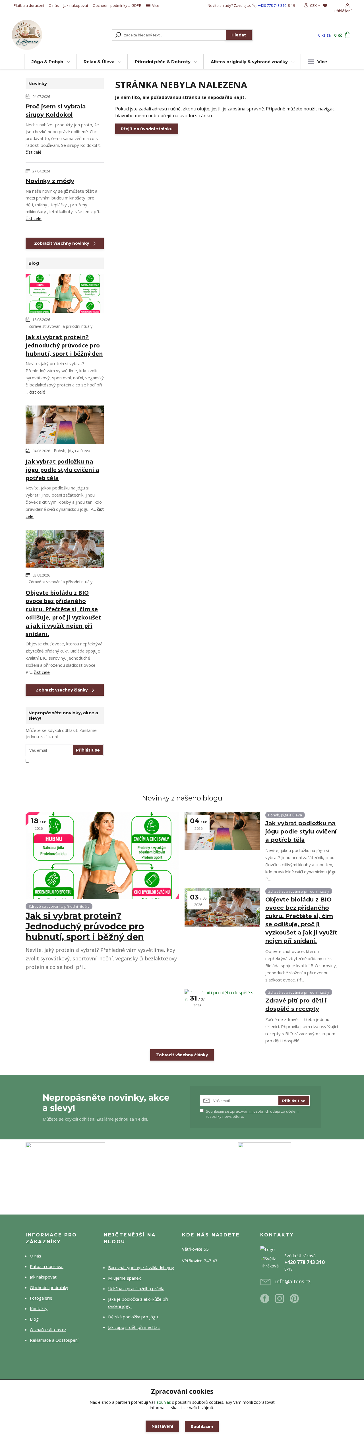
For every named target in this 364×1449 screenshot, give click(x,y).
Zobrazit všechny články (62, 690)
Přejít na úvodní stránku (147, 128)
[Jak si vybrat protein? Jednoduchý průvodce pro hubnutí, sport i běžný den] (65, 294)
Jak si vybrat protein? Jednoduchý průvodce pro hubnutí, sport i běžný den (64, 345)
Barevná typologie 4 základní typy (141, 1267)
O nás (54, 5)
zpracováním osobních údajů (255, 1111)
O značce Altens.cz (48, 1329)
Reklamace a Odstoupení (54, 1340)
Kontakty (38, 1308)
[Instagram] (282, 1301)
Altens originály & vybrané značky (249, 61)
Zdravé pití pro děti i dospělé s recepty (296, 1004)
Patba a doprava (46, 1266)
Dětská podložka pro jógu (133, 1317)
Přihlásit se (88, 750)
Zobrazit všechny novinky (61, 243)
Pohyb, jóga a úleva (72, 450)
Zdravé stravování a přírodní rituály (60, 326)
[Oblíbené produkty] (325, 5)
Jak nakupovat (75, 5)
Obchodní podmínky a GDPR (117, 5)
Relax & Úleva (99, 61)
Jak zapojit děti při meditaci (134, 1327)
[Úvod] (43, 35)
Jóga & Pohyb (47, 61)
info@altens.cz (293, 1281)
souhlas (164, 1402)
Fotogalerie (41, 1298)
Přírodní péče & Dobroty (163, 61)
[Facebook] (267, 1301)
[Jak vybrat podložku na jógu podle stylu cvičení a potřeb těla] (65, 426)
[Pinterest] (294, 1301)
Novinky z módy (50, 181)
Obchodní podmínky (49, 1287)
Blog (34, 1319)
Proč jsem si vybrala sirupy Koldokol (56, 110)
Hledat (238, 35)
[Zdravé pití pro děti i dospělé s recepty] (222, 1008)
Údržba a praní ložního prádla (136, 1288)
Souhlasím (202, 1426)
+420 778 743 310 (272, 5)
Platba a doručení (29, 5)
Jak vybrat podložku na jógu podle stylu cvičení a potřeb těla (62, 470)
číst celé (34, 152)
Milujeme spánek (124, 1278)
